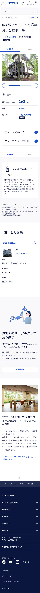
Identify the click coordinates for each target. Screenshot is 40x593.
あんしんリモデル (8, 495)
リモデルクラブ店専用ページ (12, 547)
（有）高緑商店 (10, 37)
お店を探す (20, 369)
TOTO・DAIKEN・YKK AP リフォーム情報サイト (11, 539)
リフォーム (13, 483)
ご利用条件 (5, 570)
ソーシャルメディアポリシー (10, 581)
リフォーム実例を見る (26, 483)
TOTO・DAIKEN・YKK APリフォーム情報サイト (18, 458)
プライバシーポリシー (8, 576)
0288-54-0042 (21, 254)
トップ (4, 483)
